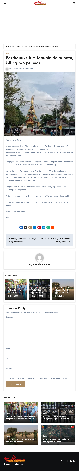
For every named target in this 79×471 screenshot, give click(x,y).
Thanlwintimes (17, 69)
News (7, 53)
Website (9, 368)
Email (8, 358)
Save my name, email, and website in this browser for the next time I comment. (38, 378)
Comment (10, 317)
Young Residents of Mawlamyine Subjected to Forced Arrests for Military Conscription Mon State (20, 419)
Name (8, 348)
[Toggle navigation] (5, 3)
